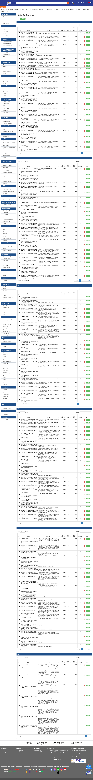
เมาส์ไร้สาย (4, 176)
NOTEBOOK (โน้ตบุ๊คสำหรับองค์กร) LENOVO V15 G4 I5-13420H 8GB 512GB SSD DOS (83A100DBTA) (29, 599)
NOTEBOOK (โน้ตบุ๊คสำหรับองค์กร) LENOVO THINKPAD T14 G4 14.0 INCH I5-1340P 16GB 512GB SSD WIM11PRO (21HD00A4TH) (29, 620)
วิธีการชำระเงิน (36, 752)
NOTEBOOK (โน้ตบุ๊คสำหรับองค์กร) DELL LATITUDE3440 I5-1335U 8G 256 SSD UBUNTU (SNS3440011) (29, 363)
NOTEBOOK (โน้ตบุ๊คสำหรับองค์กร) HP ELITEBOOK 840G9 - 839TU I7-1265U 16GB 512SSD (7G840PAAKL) (29, 423)
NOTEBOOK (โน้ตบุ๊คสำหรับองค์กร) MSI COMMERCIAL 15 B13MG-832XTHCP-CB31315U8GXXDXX (29, 706)
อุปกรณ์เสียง (5, 286)
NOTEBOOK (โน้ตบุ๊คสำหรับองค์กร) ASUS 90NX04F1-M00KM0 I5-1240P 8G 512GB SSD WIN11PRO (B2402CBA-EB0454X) (29, 183)
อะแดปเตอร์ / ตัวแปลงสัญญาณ (8, 319)
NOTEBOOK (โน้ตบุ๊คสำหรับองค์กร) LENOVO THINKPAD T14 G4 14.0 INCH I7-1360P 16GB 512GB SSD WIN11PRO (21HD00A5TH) (29, 624)
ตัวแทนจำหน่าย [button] (86, 9)
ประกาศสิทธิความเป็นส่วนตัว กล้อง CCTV (80, 753)
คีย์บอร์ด (4, 163)
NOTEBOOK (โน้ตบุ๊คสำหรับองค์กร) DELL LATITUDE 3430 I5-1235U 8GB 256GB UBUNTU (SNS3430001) (29, 346)
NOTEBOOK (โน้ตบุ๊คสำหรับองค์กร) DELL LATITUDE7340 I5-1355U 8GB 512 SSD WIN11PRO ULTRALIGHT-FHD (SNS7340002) (29, 392)
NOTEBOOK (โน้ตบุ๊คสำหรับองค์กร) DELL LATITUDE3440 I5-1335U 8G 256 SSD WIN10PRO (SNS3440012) (29, 367)
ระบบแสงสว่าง (5, 372)
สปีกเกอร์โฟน (5, 236)
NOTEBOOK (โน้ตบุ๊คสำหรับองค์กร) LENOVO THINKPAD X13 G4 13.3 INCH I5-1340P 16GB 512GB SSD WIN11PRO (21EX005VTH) (29, 612)
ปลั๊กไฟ (4, 329)
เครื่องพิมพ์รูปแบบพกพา (6, 155)
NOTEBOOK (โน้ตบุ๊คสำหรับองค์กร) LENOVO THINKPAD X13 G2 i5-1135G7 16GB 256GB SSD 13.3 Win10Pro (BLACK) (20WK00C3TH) (29, 547)
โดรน (3, 406)
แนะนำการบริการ (59, 9)
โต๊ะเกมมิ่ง (4, 95)
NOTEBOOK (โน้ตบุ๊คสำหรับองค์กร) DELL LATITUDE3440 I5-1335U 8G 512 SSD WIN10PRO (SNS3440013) (29, 371)
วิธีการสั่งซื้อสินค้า (37, 750)
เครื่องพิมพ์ (4, 140)
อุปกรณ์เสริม (5, 240)
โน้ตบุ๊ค (4, 28)
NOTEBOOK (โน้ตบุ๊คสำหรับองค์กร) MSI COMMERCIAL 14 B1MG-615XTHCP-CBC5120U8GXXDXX (29, 676)
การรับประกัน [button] (42, 9)
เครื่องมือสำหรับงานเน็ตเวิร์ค (7, 123)
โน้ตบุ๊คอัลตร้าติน (5, 31)
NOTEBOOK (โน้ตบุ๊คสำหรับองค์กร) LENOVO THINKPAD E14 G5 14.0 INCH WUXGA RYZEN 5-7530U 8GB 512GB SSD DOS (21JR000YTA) (29, 608)
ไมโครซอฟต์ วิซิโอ (6, 217)
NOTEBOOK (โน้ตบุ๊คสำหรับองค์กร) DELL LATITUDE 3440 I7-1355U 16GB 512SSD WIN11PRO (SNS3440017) (29, 400)
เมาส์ (3, 174)
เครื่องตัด (4, 157)
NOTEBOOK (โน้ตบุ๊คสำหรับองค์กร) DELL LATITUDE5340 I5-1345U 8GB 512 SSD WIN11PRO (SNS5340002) (29, 396)
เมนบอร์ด (4, 66)
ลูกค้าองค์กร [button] (78, 9)
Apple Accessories (6, 23)
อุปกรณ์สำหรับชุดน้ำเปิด (7, 250)
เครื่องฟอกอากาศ (5, 356)
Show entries (22, 25)
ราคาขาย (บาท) (74, 29)
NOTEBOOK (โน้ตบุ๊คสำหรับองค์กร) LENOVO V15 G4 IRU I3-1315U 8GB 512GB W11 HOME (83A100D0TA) (29, 628)
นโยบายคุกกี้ (75, 751)
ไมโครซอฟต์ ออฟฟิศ (6, 214)
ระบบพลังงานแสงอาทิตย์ (7, 381)
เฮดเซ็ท (4, 229)
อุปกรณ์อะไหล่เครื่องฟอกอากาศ (8, 352)
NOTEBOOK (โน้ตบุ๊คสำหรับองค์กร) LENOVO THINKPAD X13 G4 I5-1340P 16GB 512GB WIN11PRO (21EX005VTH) (29, 573)
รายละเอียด (48, 30)
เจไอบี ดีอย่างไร (6, 755)
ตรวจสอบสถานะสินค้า (38, 751)
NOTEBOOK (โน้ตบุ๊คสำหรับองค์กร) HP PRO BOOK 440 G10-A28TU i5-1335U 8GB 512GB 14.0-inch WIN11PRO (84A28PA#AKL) (29, 428)
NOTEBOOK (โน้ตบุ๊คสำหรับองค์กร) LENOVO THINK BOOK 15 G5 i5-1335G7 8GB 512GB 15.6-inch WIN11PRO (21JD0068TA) (29, 561)
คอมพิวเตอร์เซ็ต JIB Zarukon (7, 45)
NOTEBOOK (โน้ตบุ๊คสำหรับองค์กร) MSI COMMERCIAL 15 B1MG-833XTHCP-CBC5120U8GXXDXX (29, 716)
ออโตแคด (4, 223)
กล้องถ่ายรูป (5, 346)
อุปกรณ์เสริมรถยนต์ (6, 309)
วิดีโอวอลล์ (4, 83)
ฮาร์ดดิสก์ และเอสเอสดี (6, 101)
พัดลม (4, 365)
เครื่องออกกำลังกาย (6, 363)
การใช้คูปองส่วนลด (37, 755)
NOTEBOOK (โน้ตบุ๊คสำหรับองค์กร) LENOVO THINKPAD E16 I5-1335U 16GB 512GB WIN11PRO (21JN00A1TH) (29, 578)
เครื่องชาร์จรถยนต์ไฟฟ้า (7, 361)
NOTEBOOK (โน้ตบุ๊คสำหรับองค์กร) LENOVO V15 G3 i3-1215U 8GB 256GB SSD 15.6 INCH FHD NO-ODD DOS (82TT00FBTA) (29, 591)
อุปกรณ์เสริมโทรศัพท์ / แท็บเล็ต (8, 131)
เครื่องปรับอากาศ (5, 354)
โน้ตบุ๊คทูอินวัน (5, 33)
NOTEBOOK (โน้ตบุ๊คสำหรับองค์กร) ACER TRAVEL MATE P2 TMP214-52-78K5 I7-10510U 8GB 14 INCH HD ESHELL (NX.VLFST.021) (29, 59)
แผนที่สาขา (21, 750)
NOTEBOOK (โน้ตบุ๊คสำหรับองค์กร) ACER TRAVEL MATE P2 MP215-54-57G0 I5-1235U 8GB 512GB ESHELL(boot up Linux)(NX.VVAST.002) (29, 42)
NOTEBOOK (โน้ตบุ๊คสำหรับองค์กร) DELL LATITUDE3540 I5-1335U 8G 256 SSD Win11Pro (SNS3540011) (29, 375)
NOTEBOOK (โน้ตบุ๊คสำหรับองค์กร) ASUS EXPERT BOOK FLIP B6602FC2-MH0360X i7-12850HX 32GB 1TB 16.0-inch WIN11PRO (29, 250)
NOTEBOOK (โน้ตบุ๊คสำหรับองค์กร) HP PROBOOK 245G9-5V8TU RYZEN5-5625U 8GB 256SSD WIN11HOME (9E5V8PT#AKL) (29, 483)
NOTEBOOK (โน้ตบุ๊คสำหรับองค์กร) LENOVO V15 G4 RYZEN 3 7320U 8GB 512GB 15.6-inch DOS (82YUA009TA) (29, 557)
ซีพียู (3, 64)
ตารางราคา (28, 9)
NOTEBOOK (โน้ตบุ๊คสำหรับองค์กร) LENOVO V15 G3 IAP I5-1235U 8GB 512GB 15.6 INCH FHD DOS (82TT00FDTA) (29, 587)
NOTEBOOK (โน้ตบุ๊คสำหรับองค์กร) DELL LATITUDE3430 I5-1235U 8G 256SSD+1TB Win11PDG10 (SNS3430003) (29, 354)
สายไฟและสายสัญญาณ (6, 258)
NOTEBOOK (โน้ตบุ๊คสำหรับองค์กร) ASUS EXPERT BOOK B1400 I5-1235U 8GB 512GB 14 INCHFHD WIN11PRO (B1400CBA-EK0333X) (29, 259)
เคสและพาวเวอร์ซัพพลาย (7, 71)
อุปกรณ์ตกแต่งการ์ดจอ (6, 267)
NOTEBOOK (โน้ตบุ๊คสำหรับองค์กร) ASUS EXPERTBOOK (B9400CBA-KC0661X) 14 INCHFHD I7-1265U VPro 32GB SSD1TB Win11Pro (29, 229)
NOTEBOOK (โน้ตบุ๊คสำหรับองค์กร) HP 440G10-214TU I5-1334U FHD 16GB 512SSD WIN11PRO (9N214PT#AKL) (29, 507)
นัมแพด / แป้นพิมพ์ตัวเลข (7, 170)
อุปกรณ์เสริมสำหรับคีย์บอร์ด (7, 172)
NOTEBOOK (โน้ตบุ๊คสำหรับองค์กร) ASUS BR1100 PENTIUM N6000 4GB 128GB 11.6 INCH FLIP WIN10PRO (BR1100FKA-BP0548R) (29, 277)
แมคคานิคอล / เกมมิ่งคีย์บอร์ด (7, 165)
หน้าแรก (2, 9)
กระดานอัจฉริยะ (5, 193)
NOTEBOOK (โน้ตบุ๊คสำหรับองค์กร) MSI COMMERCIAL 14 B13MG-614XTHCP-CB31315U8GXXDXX (29, 666)
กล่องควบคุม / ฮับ (5, 260)
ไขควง (4, 314)
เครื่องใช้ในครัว (5, 370)
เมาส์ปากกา (5, 179)
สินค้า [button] (7, 9)
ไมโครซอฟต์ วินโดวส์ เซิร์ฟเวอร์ (8, 219)
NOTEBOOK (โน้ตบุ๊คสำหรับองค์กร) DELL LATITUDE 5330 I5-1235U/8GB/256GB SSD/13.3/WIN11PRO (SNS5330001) (29, 301)
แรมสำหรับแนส (5, 110)
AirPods (4, 21)
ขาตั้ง (3, 299)
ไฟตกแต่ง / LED (5, 265)
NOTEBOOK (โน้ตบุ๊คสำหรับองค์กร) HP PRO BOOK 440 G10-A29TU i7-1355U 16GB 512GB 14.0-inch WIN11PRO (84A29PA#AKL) (29, 432)
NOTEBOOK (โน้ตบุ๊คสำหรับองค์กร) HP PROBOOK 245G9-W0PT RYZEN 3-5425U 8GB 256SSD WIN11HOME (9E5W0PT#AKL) (29, 478)
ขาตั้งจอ (4, 79)
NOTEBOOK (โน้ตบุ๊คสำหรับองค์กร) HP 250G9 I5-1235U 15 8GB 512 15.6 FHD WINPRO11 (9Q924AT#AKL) (29, 511)
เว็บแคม (4, 206)
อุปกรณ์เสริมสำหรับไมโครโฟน (8, 297)
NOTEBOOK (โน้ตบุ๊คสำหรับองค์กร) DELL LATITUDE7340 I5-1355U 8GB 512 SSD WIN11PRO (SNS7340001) (29, 388)
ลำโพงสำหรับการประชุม (7, 204)
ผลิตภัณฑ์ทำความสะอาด (7, 324)
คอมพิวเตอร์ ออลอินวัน (6, 54)
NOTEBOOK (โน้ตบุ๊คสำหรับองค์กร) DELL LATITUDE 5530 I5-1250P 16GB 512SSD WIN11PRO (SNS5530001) (29, 331)
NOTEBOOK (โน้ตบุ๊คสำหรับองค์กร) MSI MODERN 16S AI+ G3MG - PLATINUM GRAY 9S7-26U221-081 (29, 726)
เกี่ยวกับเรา (5, 752)
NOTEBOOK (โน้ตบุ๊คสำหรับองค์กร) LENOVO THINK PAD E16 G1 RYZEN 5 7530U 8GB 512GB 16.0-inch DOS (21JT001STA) (29, 552)
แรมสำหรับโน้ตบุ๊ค (6, 35)
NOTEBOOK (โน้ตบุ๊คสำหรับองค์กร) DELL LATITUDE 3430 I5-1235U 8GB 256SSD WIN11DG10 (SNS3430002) (29, 297)
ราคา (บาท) (62, 29)
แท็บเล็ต (4, 129)
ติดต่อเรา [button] (66, 9)
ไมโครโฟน (4, 295)
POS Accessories (5, 414)
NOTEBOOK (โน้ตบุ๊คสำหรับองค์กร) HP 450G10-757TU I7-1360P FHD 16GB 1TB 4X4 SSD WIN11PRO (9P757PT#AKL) (29, 499)
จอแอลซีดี (4, 263)
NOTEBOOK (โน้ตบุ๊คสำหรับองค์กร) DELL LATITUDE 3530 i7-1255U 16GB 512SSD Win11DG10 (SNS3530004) (29, 358)
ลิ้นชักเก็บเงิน (5, 398)
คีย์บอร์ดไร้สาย (5, 169)
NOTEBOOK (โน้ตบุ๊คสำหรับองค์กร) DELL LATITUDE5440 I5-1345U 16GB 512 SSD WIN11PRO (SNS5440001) (29, 379)
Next (89, 153)
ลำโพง (4, 227)
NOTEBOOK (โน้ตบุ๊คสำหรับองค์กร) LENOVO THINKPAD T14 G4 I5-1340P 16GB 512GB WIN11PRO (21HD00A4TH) (29, 569)
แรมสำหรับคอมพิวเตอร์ (6, 69)
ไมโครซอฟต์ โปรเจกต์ (6, 216)
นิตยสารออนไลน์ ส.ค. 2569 (23, 753)
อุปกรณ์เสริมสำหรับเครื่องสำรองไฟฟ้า (9, 273)
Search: (77, 25)
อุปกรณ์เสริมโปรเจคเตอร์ (7, 282)
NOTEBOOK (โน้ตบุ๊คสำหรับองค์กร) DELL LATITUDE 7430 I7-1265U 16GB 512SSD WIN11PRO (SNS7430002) (29, 335)
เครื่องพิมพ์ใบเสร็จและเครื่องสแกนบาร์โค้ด (9, 148)
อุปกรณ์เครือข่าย (5, 119)
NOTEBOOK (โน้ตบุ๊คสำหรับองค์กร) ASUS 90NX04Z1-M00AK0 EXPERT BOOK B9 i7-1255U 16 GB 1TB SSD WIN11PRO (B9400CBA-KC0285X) (29, 204)
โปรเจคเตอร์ (5, 280)
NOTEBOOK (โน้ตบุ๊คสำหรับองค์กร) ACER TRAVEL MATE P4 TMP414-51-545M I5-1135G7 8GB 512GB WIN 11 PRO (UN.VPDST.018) (29, 33)
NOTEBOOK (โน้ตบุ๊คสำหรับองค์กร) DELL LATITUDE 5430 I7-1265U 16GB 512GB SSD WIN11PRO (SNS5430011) (29, 327)
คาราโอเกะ (4, 312)
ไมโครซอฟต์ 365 (5, 212)
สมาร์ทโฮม (4, 379)
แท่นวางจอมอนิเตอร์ (6, 81)
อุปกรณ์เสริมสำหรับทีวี (6, 199)
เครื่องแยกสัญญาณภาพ (6, 335)
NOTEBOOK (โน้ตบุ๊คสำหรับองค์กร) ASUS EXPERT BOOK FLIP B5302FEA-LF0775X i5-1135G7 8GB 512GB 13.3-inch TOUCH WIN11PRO (29, 255)
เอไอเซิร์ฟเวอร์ (5, 339)
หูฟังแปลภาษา (5, 305)
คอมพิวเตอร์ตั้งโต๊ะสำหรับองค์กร (8, 189)
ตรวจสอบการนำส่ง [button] (50, 9)
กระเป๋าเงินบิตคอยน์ (6, 136)
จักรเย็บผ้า (4, 377)
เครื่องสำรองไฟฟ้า (6, 272)
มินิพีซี (4, 56)
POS (3, 412)
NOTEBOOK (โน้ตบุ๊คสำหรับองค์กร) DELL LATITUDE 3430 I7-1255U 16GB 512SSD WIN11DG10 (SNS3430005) (29, 305)
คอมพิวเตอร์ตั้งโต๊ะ (6, 52)
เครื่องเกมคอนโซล (6, 91)
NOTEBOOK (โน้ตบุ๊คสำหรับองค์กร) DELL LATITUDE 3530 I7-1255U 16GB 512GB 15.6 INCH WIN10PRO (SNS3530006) (29, 350)
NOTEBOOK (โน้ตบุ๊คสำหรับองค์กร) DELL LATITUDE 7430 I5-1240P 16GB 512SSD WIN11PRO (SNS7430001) (29, 322)
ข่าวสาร (4, 751)
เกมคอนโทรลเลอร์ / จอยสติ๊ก (7, 88)
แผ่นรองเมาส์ (5, 183)
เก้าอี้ (3, 401)
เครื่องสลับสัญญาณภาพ (6, 333)
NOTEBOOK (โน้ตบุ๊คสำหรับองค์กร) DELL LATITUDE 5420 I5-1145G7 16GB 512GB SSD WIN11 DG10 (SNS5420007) (29, 318)
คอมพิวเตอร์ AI (5, 58)
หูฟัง (3, 231)
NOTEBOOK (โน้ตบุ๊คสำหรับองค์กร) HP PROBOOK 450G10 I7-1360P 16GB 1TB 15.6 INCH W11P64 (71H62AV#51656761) (29, 503)
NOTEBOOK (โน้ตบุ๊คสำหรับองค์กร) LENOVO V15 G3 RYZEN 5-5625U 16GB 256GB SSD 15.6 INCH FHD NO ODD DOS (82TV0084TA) (29, 595)
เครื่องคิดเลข (5, 389)
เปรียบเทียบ (23, 18)
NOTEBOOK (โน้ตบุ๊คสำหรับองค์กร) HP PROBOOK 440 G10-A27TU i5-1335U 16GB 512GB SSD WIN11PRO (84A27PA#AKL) (29, 436)
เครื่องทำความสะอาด (6, 359)
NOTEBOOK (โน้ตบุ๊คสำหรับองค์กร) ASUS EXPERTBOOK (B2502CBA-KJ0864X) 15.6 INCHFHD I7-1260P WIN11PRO (29, 220)
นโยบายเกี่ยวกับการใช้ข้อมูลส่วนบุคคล (79, 750)
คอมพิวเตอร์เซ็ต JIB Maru (7, 43)
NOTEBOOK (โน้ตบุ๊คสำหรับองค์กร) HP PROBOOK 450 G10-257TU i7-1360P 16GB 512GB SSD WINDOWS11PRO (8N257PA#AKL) (29, 454)
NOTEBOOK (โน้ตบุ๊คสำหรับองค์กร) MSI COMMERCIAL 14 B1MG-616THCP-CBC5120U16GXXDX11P (29, 686)
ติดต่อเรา (5, 753)
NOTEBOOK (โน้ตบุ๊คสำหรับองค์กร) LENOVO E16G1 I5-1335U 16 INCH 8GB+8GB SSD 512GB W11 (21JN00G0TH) (29, 632)
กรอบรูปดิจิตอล (5, 326)
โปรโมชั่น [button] (22, 9)
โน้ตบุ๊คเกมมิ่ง (5, 29)
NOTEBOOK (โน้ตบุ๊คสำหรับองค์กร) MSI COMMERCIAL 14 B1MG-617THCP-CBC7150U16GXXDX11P (29, 696)
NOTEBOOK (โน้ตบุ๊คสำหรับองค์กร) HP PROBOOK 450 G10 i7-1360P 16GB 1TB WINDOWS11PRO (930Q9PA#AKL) (29, 445)
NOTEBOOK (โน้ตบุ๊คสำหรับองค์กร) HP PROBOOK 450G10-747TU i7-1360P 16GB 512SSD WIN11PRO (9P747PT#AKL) (29, 470)
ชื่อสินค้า (28, 30)
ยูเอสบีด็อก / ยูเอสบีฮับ (6, 331)
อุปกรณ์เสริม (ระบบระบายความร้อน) (8, 252)
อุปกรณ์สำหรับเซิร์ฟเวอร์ (7, 341)
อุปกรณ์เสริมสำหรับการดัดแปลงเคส (8, 256)
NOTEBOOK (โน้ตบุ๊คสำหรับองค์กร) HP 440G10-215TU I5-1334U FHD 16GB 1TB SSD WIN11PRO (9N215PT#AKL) (29, 491)
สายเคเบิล (4, 322)
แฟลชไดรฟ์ (4, 105)
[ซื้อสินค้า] (84, 32)
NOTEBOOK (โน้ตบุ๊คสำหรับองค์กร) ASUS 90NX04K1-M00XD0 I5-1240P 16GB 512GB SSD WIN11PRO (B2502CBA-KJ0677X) (29, 179)
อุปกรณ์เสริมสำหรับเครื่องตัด (7, 159)
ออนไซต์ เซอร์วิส (4, 11)
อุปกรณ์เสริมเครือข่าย (6, 121)
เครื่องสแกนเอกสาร (6, 145)
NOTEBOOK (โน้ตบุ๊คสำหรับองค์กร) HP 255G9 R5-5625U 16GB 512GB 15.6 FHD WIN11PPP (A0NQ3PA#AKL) (29, 516)
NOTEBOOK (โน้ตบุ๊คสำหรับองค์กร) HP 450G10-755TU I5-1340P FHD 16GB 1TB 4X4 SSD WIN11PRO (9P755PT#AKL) (29, 495)
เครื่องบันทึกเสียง (5, 391)
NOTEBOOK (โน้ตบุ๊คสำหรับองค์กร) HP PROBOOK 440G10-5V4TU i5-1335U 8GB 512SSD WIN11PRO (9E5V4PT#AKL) (29, 458)
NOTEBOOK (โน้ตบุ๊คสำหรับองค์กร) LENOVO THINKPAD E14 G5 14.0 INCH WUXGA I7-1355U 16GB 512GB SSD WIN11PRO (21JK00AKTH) (29, 603)
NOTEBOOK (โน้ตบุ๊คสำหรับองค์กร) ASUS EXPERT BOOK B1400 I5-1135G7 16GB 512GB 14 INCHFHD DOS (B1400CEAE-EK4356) (29, 263)
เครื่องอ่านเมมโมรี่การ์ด (6, 112)
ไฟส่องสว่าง (5, 293)
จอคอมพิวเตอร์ (5, 78)
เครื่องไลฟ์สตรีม (5, 292)
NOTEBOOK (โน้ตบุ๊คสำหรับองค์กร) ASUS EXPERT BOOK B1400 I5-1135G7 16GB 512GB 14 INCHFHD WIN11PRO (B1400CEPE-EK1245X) (29, 267)
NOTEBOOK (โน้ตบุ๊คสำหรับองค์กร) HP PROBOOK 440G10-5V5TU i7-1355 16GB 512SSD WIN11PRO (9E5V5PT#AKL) (29, 462)
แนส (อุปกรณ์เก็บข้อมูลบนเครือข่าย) (8, 108)
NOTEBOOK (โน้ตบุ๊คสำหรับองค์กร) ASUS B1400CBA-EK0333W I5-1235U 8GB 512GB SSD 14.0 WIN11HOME (29, 212)
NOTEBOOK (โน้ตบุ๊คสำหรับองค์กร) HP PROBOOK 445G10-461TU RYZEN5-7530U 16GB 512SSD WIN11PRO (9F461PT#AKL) (29, 474)
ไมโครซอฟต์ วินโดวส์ (6, 210)
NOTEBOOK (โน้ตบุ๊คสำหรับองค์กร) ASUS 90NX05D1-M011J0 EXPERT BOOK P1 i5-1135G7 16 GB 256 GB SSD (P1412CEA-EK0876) (29, 208)
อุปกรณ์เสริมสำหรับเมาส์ (7, 181)
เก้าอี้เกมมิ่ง (4, 93)
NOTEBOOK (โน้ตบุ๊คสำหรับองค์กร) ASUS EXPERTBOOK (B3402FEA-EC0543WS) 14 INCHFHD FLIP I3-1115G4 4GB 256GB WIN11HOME (29, 224)
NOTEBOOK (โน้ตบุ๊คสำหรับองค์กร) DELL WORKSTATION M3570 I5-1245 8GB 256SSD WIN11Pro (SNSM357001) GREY (29, 314)
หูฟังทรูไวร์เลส (5, 233)
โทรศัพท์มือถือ (5, 128)
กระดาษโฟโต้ (5, 153)
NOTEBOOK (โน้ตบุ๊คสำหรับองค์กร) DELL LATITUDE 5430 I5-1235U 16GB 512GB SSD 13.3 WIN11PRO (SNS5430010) (29, 341)
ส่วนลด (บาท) (67, 29)
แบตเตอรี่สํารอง (5, 275)
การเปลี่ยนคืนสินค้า (37, 753)
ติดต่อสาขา (72, 9)
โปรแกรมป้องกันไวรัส (6, 221)
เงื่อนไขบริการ (35, 9)
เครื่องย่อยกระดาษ (6, 392)
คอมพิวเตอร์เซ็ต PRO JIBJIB (7, 41)
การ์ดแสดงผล (5, 68)
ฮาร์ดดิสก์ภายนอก (6, 103)
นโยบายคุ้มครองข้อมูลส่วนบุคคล (78, 752)
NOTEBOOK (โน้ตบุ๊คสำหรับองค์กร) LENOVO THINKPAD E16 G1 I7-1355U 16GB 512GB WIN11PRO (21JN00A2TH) (29, 582)
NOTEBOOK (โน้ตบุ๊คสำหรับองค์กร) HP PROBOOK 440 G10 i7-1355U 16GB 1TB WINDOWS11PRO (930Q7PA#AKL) (29, 449)
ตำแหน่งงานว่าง (22, 751)
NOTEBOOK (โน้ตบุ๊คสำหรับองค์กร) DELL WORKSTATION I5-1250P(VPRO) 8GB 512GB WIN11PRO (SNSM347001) (29, 310)
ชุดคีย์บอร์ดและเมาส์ (6, 167)
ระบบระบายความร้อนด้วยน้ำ (7, 246)
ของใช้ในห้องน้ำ (5, 384)
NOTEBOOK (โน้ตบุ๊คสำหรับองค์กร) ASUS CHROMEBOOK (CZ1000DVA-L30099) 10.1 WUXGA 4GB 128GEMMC (29, 237)
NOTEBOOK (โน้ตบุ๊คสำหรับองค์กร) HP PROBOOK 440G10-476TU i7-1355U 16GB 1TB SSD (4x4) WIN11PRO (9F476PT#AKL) (29, 466)
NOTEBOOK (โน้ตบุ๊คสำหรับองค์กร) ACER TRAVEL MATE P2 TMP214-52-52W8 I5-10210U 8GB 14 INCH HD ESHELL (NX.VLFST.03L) (29, 55)
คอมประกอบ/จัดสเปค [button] (14, 9)
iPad (3, 18)
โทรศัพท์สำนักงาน (6, 394)
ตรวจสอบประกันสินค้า (23, 752)
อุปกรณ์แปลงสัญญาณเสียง (7, 238)
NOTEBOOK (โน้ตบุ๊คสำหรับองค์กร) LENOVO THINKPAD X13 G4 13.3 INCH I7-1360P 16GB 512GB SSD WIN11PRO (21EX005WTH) (29, 616)
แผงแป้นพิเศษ (5, 290)
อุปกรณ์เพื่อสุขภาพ (6, 307)
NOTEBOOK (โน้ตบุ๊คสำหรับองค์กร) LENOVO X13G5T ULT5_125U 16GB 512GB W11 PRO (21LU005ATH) (29, 641)
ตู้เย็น (3, 375)
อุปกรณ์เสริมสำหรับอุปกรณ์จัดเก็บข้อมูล (8, 115)
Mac (3, 16)
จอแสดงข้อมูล (5, 328)
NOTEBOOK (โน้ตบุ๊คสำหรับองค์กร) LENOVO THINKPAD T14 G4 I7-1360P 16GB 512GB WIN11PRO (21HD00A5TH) (29, 565)
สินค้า (4, 750)
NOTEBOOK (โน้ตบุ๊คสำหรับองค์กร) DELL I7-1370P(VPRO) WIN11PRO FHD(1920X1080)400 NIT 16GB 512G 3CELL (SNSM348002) (29, 487)
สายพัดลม (4, 262)
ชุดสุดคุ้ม (4, 288)
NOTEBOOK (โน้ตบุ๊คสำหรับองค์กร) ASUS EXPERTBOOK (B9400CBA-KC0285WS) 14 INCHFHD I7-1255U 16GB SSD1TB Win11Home (29, 233)
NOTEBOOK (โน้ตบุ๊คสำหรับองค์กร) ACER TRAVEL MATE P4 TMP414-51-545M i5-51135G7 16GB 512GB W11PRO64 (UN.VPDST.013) (29, 38)
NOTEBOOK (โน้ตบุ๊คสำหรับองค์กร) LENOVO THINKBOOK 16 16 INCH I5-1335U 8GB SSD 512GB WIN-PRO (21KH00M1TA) (29, 637)
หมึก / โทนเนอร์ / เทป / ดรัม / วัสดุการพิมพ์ (9, 143)
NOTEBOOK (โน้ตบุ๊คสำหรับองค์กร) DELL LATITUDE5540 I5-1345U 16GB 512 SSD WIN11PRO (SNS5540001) (29, 383)
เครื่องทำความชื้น (5, 368)
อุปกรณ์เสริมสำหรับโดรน (7, 408)
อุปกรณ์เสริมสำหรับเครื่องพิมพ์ (7, 150)
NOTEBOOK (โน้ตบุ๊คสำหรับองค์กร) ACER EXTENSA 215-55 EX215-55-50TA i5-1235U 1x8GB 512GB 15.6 (29, 73)
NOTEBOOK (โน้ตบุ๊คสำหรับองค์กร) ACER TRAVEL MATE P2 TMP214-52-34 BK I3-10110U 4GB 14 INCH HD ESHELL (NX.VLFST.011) (29, 51)
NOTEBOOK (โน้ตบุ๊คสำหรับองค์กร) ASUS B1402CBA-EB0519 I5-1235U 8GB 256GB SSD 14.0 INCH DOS (29, 216)
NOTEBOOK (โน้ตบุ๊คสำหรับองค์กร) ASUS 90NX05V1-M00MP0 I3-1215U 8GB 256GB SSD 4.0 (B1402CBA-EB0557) (29, 175)
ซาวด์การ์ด (4, 73)
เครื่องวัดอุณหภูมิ (5, 382)
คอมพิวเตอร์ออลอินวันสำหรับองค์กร (8, 191)
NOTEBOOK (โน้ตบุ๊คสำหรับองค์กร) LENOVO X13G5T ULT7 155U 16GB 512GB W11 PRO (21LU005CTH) (29, 645)
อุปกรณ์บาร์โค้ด (5, 396)
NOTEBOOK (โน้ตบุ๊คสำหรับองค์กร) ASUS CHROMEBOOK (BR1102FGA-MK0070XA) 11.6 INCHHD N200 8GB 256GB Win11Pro (29, 241)
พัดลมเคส (4, 248)
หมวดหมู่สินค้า (63, 3)
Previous (78, 153)
